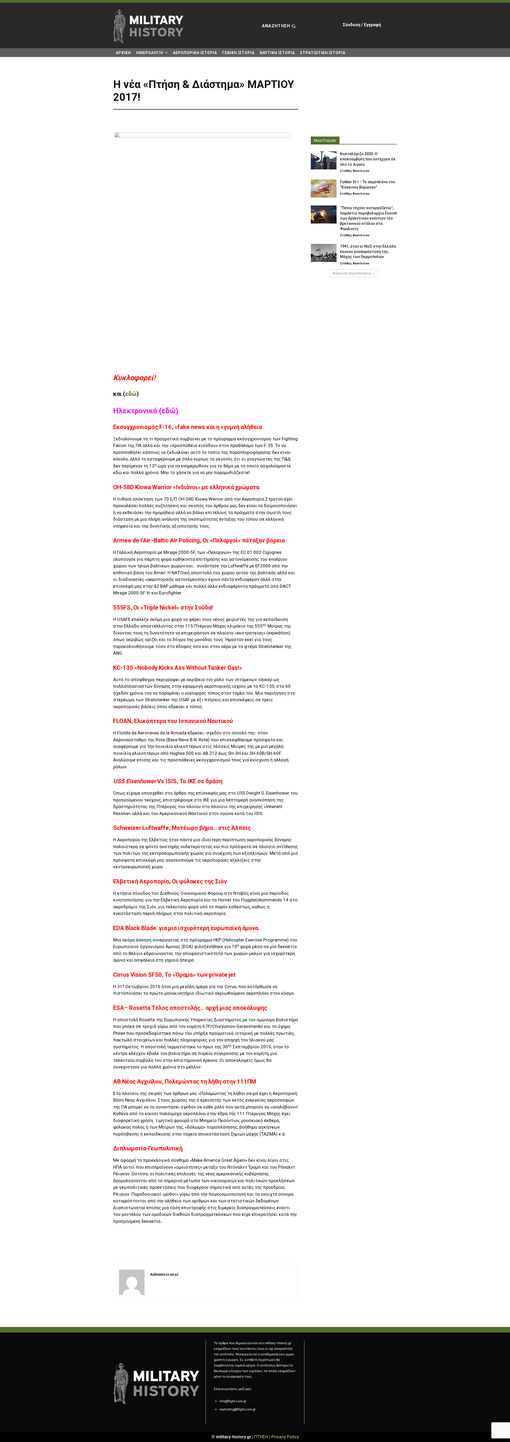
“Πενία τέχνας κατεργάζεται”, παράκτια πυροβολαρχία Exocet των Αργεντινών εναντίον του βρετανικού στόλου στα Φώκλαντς (368, 218)
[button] (279, 26)
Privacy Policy (285, 1436)
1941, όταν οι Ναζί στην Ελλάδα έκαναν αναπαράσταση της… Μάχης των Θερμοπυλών (368, 251)
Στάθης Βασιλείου (354, 171)
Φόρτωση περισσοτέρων (352, 273)
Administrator (164, 1274)
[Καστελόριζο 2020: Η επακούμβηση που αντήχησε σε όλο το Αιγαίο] (324, 160)
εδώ (131, 394)
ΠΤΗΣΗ (261, 1436)
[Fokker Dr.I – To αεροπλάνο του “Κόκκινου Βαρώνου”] (324, 188)
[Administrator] (131, 1282)
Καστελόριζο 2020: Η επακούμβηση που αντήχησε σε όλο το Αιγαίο (368, 159)
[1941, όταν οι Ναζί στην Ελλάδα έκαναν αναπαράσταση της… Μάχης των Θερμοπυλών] (324, 253)
